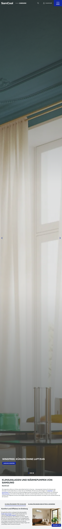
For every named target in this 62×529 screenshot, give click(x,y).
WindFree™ (50, 490)
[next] (60, 238)
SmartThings (5, 492)
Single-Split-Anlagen (6, 513)
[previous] (2, 238)
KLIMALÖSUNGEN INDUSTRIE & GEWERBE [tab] (41, 504)
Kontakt (55, 525)
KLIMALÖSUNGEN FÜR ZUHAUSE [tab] (15, 504)
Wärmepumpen (6, 493)
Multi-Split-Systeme (11, 515)
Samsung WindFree (9, 463)
